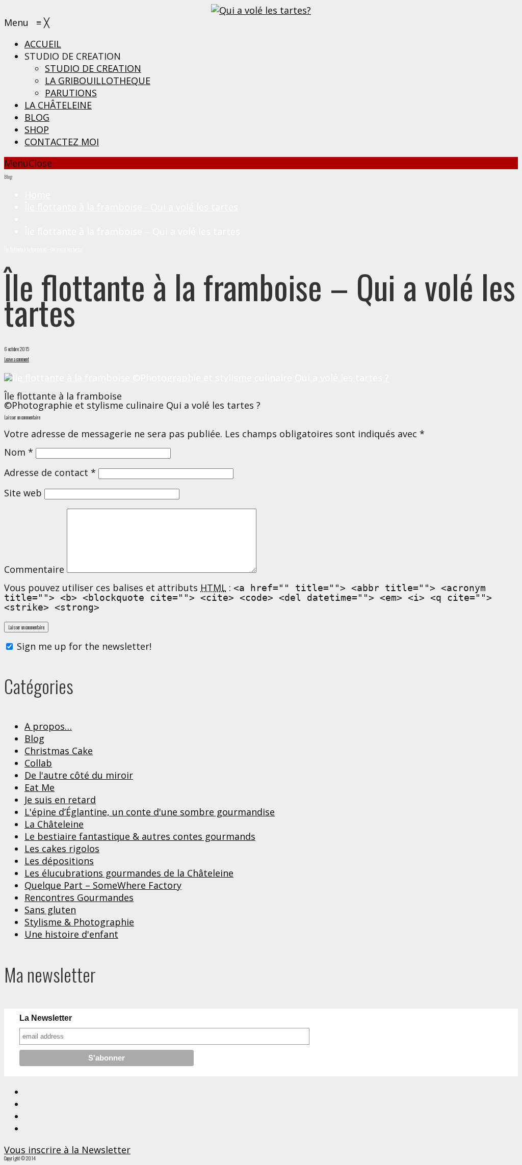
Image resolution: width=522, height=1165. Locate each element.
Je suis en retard (60, 799)
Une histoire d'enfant (71, 934)
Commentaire (34, 569)
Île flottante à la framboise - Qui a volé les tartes (131, 207)
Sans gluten (50, 910)
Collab (38, 763)
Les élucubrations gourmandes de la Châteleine (128, 873)
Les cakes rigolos (61, 848)
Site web (23, 493)
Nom (18, 452)
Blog (34, 738)
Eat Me (39, 787)
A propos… (48, 726)
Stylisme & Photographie (79, 922)
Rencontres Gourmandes (79, 897)
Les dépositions (59, 861)
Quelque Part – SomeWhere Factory (102, 885)
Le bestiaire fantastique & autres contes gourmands (139, 836)
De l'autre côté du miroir (78, 775)
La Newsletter (45, 1018)
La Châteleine (54, 824)
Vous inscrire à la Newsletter (67, 1150)
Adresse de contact (50, 472)
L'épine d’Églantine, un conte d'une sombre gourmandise (149, 812)
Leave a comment (16, 359)
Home (37, 195)
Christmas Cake (58, 751)
